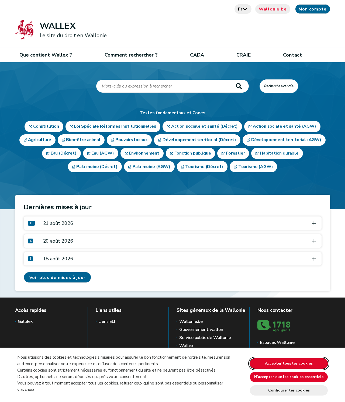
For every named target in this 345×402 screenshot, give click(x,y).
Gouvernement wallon (201, 329)
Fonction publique (192, 153)
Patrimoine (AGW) (151, 167)
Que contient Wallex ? (45, 55)
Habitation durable (279, 153)
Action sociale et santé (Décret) (204, 126)
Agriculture (39, 140)
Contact (292, 55)
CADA (197, 55)
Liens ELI (106, 321)
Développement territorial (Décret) (199, 140)
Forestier (235, 153)
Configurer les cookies (289, 390)
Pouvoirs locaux (131, 140)
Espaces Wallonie (277, 342)
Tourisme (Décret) (204, 167)
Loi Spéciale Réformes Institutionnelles (115, 126)
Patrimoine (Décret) (97, 167)
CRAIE (243, 55)
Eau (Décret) (64, 153)
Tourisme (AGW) (255, 167)
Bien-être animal (83, 140)
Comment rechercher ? (131, 55)
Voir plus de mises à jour (57, 278)
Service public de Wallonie (205, 337)
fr (240, 9)
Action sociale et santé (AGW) (284, 126)
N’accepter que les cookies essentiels (288, 376)
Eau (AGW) (102, 153)
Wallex (186, 345)
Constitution (46, 126)
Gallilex (25, 321)
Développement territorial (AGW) (286, 140)
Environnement (144, 153)
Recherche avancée (279, 86)
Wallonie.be (273, 9)
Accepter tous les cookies (289, 363)
